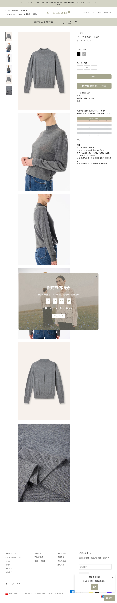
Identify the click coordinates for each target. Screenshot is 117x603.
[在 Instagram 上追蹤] (12, 583)
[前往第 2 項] (8, 47)
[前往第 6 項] (8, 90)
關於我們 (15, 11)
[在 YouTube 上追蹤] (18, 583)
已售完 (94, 76)
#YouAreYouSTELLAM (13, 14)
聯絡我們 (8, 572)
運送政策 (60, 565)
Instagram (9, 561)
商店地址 (8, 568)
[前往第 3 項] (8, 58)
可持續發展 (39, 557)
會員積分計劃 (40, 561)
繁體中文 (27, 594)
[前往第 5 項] (8, 79)
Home (7, 11)
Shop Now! (58, 316)
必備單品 (27, 14)
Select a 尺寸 (82, 63)
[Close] (113, 577)
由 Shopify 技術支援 (56, 594)
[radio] (79, 54)
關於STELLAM (10, 553)
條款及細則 (61, 553)
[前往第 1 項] (8, 36)
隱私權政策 (61, 561)
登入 (94, 587)
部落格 (35, 14)
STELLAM (80, 33)
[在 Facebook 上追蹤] (6, 583)
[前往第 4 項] (8, 68)
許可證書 (38, 553)
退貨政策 (60, 557)
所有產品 (24, 11)
